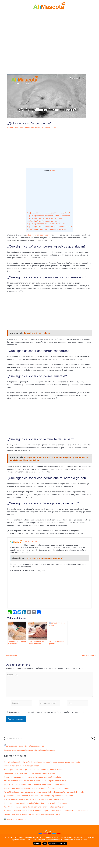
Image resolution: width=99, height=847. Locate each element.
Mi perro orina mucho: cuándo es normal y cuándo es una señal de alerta (32, 777)
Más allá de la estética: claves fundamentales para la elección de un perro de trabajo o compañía (42, 762)
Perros (37, 127)
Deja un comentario (15, 127)
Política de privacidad (57, 843)
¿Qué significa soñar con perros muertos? (44, 221)
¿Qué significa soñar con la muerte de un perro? (46, 224)
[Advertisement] (49, 51)
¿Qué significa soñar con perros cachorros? (44, 218)
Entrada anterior (10, 655)
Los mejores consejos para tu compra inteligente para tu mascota (29, 750)
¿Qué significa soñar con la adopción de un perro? (47, 229)
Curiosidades (29, 127)
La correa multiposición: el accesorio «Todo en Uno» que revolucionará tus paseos (36, 803)
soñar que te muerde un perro (38, 235)
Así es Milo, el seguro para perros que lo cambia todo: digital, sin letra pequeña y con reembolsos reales (44, 792)
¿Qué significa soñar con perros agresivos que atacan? (48, 213)
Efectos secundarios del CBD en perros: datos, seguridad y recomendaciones (34, 799)
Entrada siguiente (88, 655)
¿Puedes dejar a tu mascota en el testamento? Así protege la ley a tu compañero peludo (38, 796)
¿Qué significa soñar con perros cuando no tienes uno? (49, 216)
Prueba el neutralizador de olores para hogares (22, 766)
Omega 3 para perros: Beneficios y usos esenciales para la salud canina (32, 814)
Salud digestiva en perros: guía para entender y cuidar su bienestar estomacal (34, 770)
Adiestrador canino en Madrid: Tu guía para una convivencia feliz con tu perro (34, 807)
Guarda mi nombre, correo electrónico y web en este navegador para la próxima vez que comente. (47, 712)
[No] (96, 840)
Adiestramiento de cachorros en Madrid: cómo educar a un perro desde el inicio (35, 781)
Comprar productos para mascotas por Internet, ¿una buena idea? (30, 773)
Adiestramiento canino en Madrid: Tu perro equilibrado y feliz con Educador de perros (37, 788)
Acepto (37, 843)
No (45, 843)
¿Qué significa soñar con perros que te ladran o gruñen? (49, 227)
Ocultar (52, 171)
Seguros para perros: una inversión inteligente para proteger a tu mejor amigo (34, 784)
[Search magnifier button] (92, 738)
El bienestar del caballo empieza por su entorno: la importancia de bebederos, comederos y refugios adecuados (47, 810)
